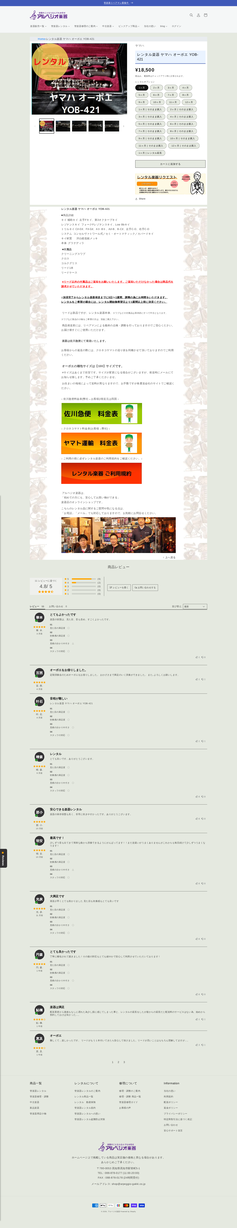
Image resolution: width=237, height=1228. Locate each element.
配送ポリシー (171, 1102)
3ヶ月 (171, 87)
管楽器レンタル (38, 1091)
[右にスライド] (123, 126)
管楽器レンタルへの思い (87, 1113)
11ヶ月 (173, 102)
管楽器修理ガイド (128, 1102)
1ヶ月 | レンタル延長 (150, 153)
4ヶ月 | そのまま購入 (181, 116)
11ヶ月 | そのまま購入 (151, 145)
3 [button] (124, 1062)
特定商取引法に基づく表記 (178, 1119)
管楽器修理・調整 (39, 1096)
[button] (191, 15)
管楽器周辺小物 (38, 1113)
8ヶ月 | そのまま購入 (181, 131)
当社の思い (170, 1091)
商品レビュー (118, 567)
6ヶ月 (156, 95)
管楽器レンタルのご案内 (87, 1091)
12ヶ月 (189, 102)
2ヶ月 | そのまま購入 (181, 109)
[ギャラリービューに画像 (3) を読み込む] (79, 126)
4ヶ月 (186, 87)
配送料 (147, 76)
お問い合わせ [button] (56, 606)
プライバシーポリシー (175, 1113)
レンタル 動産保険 (85, 1102)
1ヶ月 (142, 87)
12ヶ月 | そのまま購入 (184, 145)
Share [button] (142, 198)
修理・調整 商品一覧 (130, 1096)
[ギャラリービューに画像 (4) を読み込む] (95, 126)
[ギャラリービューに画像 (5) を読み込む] (112, 126)
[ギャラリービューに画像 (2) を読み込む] (63, 126)
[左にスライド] (35, 126)
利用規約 (168, 1096)
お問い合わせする (147, 587)
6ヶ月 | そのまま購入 (181, 124)
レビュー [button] (34, 606)
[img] (39, 627)
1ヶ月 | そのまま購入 (150, 109)
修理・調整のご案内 (129, 1091)
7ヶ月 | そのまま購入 (150, 131)
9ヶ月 (142, 102)
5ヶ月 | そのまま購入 (150, 124)
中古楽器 (34, 1102)
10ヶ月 (157, 102)
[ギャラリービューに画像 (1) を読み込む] (46, 126)
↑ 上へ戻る (169, 557)
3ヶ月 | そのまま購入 (150, 116)
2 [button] (118, 1062)
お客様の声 (125, 1108)
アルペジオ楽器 (114, 1211)
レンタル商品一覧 (83, 1096)
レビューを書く (120, 587)
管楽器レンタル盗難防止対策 (89, 1119)
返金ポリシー (171, 1108)
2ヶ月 (156, 87)
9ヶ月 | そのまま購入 (150, 138)
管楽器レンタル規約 (85, 1108)
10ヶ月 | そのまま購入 (182, 138)
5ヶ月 (142, 95)
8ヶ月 (186, 95)
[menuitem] (38, 26)
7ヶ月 (171, 95)
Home (41, 39)
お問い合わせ (171, 1125)
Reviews (3, 860)
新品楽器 (34, 1108)
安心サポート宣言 (173, 1130)
